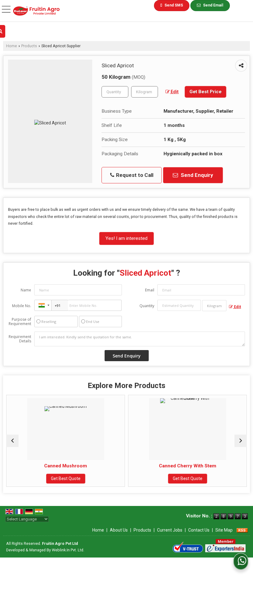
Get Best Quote (36, 478)
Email (149, 290)
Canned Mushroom (36, 466)
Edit (174, 91)
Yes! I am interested (126, 238)
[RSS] (242, 530)
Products (29, 46)
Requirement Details (20, 339)
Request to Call (134, 175)
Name (26, 290)
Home (11, 46)
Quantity (146, 305)
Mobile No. (21, 305)
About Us (119, 530)
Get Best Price (205, 91)
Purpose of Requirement (20, 321)
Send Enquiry (196, 175)
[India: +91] (43, 305)
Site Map (224, 530)
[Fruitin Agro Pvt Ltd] (36, 11)
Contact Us (198, 530)
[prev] (12, 441)
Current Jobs (169, 530)
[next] (240, 441)
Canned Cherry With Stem (158, 466)
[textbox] (144, 92)
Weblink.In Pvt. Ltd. (68, 550)
